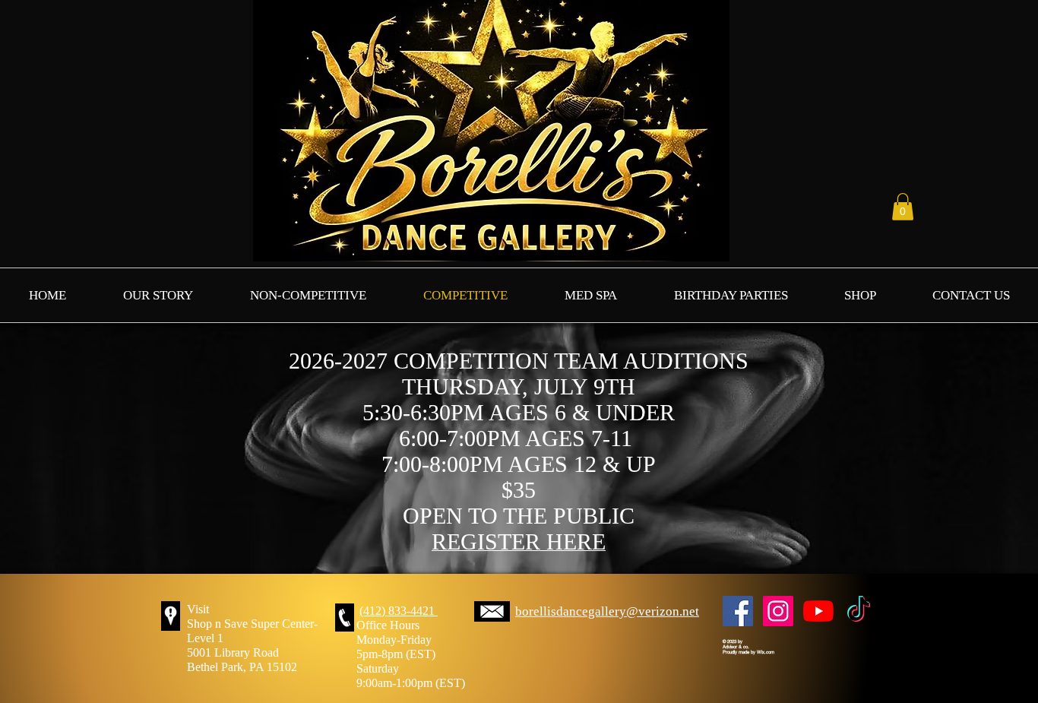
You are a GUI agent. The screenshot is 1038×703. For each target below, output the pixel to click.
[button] (902, 206)
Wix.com (765, 651)
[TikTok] (858, 611)
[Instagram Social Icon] (778, 611)
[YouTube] (818, 611)
